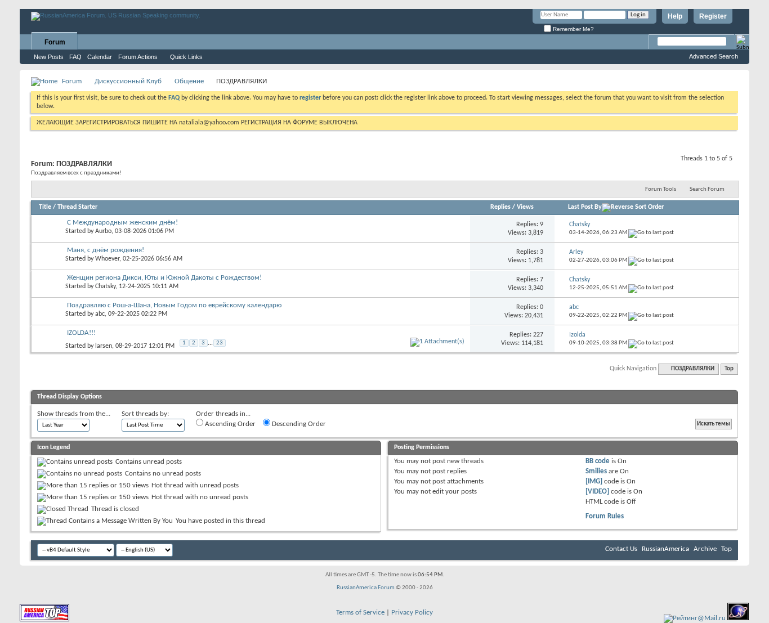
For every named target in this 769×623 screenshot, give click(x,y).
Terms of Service (360, 612)
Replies (500, 207)
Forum (54, 42)
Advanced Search (713, 56)
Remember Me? (572, 29)
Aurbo (103, 231)
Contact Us (621, 549)
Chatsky (105, 286)
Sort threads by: (145, 414)
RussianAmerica (665, 549)
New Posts (49, 56)
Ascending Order (229, 424)
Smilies (596, 471)
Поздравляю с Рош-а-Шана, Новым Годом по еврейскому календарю (174, 305)
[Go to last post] (651, 233)
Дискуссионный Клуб (128, 81)
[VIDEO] (597, 491)
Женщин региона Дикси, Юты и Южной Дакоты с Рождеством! (164, 277)
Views (525, 207)
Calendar (99, 56)
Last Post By (585, 207)
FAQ (75, 56)
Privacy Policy (412, 612)
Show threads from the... (73, 414)
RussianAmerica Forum (366, 588)
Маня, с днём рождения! (105, 250)
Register (713, 16)
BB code (597, 461)
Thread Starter (77, 207)
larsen (103, 346)
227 (538, 334)
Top (729, 369)
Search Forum (707, 189)
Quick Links (186, 56)
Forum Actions (138, 56)
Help (675, 16)
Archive (705, 549)
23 (219, 343)
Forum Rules (604, 516)
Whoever (107, 259)
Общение (189, 81)
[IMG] (593, 481)
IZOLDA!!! (81, 333)
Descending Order (298, 424)
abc (100, 314)
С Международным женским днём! (122, 222)
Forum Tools (660, 189)
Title (45, 207)
